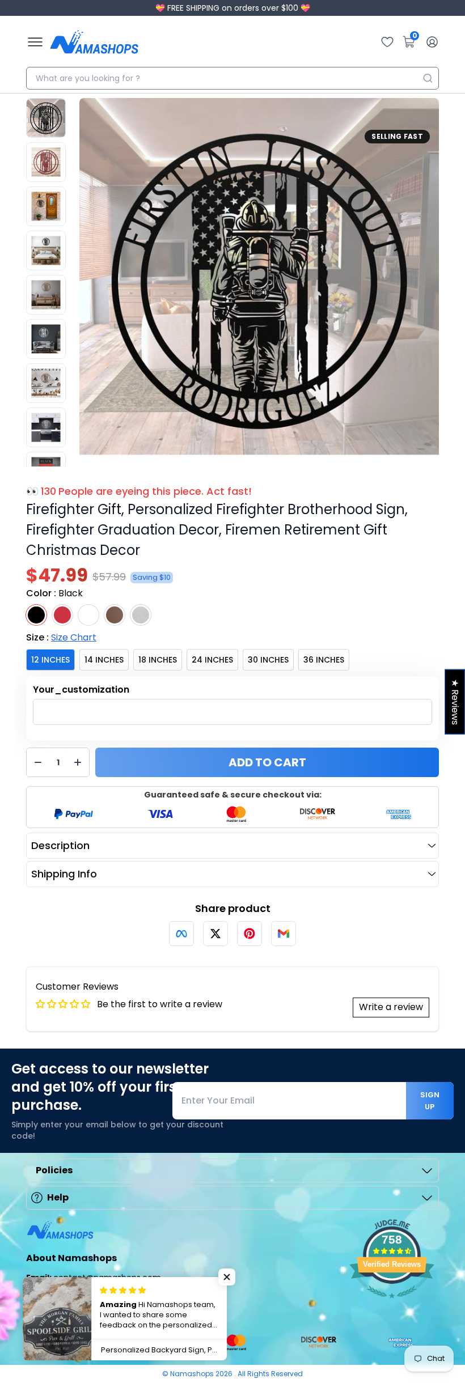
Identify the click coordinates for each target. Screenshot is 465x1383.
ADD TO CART (267, 762)
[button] (226, 1277)
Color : (54, 593)
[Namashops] (94, 42)
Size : (61, 637)
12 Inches (50, 659)
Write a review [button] (391, 1006)
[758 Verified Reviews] (392, 1303)
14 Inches (104, 659)
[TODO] (181, 933)
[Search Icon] (427, 78)
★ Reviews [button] (455, 702)
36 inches (323, 659)
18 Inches (157, 659)
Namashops (192, 1373)
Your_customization (81, 689)
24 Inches (212, 659)
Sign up (429, 1100)
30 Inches (268, 659)
